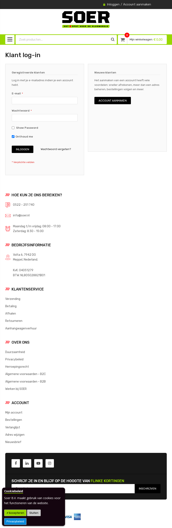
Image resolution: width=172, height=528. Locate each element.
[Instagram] (50, 463)
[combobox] (62, 39)
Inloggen (113, 4)
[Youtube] (38, 463)
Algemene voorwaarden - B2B (25, 381)
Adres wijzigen (15, 434)
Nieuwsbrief (13, 442)
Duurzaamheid (15, 352)
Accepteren (16, 512)
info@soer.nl (21, 215)
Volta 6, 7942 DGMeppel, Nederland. (25, 257)
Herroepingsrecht (17, 366)
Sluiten (33, 512)
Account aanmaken (137, 4)
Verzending (12, 299)
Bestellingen (13, 419)
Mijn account (13, 412)
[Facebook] (16, 463)
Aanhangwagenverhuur (21, 328)
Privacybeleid (15, 521)
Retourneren (13, 320)
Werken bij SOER (16, 389)
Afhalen (10, 313)
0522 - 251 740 (23, 204)
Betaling (11, 306)
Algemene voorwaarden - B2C (25, 374)
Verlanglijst (12, 427)
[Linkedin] (27, 463)
